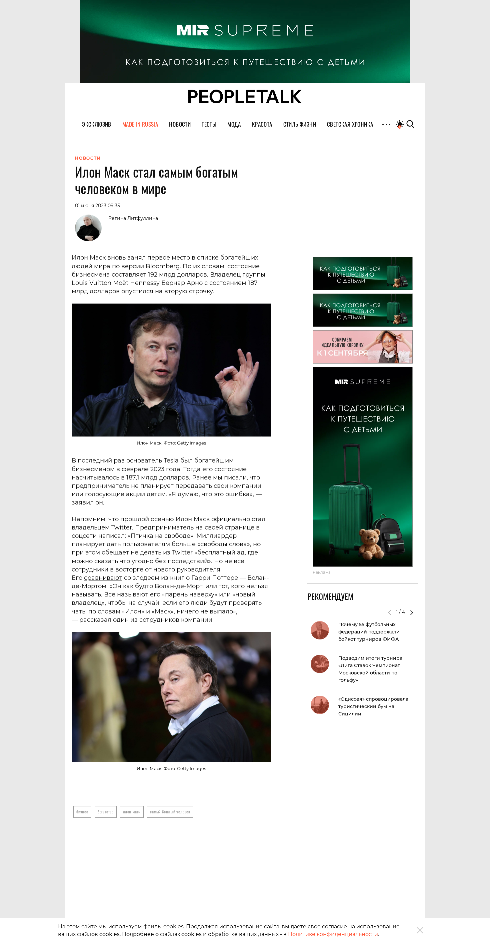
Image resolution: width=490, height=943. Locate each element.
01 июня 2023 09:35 (97, 206)
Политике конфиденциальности (333, 934)
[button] (411, 612)
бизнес (82, 811)
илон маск (132, 811)
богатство (106, 811)
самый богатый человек (170, 811)
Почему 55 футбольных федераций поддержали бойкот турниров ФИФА (369, 631)
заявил (83, 502)
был (186, 460)
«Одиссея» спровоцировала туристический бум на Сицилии (373, 706)
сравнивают (103, 577)
